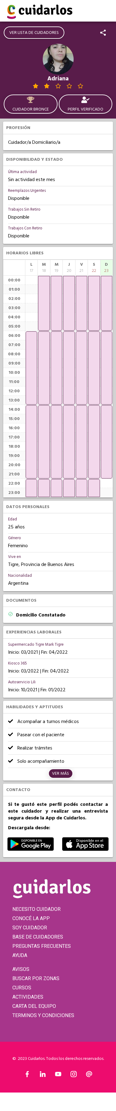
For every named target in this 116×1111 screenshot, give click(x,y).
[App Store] (85, 849)
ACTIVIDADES (27, 997)
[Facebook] (27, 1075)
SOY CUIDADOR (29, 928)
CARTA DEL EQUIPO (34, 1006)
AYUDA (19, 955)
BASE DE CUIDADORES (37, 937)
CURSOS (21, 988)
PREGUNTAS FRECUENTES (41, 946)
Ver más (60, 773)
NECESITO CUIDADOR (36, 909)
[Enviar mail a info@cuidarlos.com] (89, 1075)
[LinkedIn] (43, 1075)
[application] (31, 368)
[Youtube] (58, 1075)
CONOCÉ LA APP (31, 918)
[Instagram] (74, 1075)
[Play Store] (30, 849)
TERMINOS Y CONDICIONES (43, 1015)
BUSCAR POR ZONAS (35, 978)
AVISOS (20, 969)
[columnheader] (31, 267)
